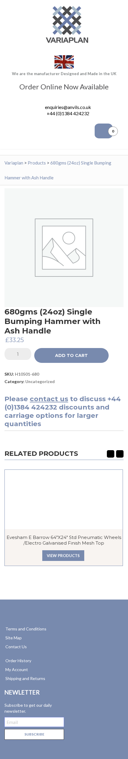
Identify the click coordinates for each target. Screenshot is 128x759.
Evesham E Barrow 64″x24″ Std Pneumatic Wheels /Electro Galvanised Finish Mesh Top (64, 540)
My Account (16, 669)
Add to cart (71, 355)
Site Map (13, 637)
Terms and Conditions (25, 628)
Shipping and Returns (25, 678)
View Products (63, 555)
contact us (49, 399)
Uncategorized (40, 381)
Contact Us (16, 646)
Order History (18, 660)
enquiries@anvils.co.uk (68, 107)
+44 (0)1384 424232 (68, 113)
